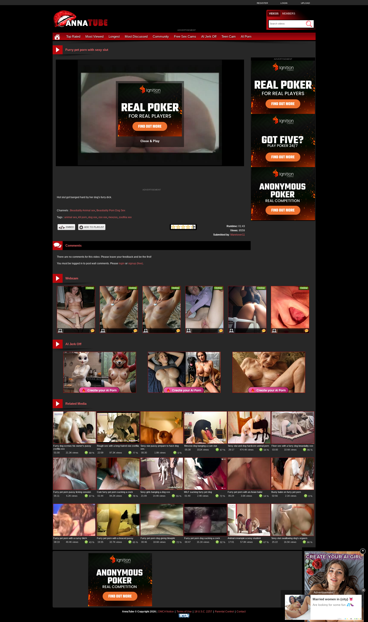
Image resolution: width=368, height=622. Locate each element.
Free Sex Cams (185, 36)
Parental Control (224, 611)
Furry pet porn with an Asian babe (245, 492)
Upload (305, 3)
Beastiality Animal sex (82, 210)
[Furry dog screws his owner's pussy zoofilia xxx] (74, 442)
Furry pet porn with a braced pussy (115, 538)
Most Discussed (136, 36)
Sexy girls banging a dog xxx (155, 492)
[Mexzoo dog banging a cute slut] (205, 442)
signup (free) (135, 263)
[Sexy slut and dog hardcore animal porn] (249, 442)
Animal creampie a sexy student (244, 538)
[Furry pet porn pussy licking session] (74, 488)
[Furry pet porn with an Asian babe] (249, 488)
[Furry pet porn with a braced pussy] (118, 534)
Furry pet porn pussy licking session (72, 492)
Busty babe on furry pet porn (286, 492)
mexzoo (113, 217)
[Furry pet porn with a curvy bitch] (74, 534)
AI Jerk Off (208, 36)
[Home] (58, 36)
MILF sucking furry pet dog (198, 492)
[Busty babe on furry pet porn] (292, 488)
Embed (70, 227)
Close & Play (150, 141)
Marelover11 (237, 234)
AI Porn (246, 36)
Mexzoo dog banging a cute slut (200, 446)
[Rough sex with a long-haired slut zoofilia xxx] (118, 442)
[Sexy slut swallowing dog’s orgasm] (292, 534)
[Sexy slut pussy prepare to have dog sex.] (162, 442)
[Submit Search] (309, 23)
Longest (114, 36)
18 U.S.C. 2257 (203, 611)
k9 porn (82, 217)
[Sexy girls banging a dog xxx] (161, 488)
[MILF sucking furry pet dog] (205, 488)
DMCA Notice (166, 611)
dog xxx (92, 217)
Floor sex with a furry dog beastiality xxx (292, 446)
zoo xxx (102, 217)
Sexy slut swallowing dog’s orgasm (289, 538)
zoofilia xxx (125, 217)
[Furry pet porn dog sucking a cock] (205, 534)
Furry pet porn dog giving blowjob (158, 538)
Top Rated (73, 36)
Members (288, 13)
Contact (241, 611)
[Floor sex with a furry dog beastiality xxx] (293, 442)
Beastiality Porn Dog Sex (110, 210)
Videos (274, 13)
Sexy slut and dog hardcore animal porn (248, 446)
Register (262, 3)
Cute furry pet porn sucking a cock (115, 492)
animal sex (70, 217)
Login (283, 3)
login (122, 263)
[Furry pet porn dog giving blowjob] (162, 534)
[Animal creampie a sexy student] (249, 534)
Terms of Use (184, 611)
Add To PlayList (94, 227)
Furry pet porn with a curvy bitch (70, 538)
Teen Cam (228, 36)
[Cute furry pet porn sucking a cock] (118, 488)
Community (161, 36)
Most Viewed (94, 36)
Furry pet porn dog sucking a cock (202, 538)
